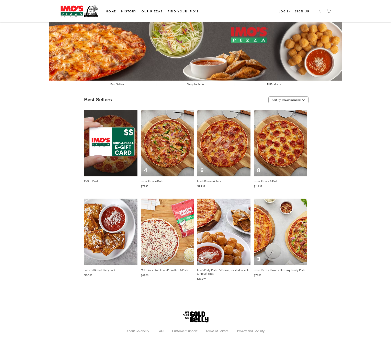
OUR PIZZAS (152, 11)
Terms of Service (217, 331)
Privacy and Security (251, 331)
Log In (285, 11)
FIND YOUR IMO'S (183, 11)
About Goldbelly (137, 331)
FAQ (161, 331)
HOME (111, 11)
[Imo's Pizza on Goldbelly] (79, 11)
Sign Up (302, 11)
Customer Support (184, 331)
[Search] (319, 11)
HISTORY (129, 11)
